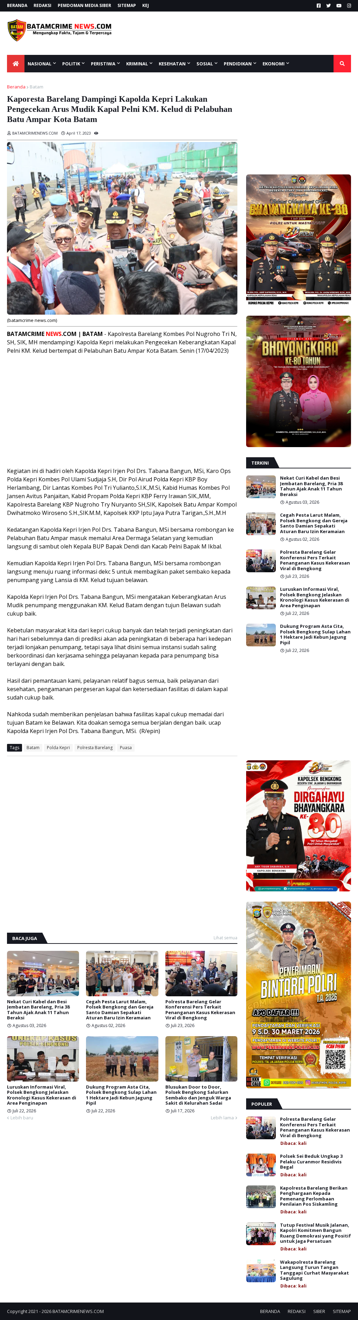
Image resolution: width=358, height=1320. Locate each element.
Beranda (16, 87)
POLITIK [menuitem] (71, 63)
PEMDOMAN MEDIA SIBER (84, 5)
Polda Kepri (58, 748)
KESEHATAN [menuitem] (172, 63)
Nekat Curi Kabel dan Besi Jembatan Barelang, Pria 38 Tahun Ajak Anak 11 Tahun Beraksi (38, 1010)
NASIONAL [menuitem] (39, 63)
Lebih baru (21, 1117)
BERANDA (17, 5)
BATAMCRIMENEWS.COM (78, 1311)
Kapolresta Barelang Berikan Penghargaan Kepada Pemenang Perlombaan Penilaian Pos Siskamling (314, 1196)
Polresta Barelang (95, 748)
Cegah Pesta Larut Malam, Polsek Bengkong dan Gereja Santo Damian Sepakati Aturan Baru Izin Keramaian (119, 1010)
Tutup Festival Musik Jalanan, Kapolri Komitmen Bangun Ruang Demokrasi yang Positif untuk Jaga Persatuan (315, 1233)
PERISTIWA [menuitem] (103, 63)
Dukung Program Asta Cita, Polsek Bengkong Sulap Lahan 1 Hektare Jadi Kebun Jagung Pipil (121, 1095)
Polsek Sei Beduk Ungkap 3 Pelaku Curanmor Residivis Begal (311, 1162)
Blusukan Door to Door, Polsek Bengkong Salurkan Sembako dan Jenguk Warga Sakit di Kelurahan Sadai (198, 1095)
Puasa (126, 748)
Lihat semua (225, 938)
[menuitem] (15, 63)
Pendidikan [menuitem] (238, 63)
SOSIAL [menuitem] (204, 63)
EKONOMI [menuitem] (274, 63)
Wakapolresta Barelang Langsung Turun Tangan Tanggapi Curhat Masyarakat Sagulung (314, 1270)
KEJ (145, 5)
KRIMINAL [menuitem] (137, 63)
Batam (36, 87)
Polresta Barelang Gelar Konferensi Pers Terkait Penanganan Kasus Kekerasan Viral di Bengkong (200, 1010)
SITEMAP (126, 5)
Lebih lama (222, 1117)
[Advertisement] (247, 33)
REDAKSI (42, 5)
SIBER (319, 1311)
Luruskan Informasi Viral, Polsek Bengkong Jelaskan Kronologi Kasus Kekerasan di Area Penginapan (41, 1095)
